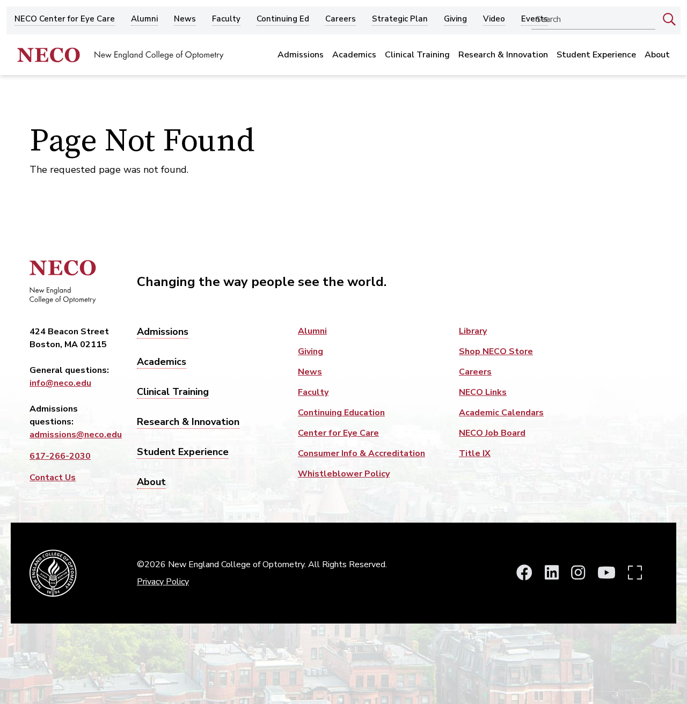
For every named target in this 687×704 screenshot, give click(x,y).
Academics (354, 55)
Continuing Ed (283, 19)
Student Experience (596, 55)
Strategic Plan (400, 19)
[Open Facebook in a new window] (524, 573)
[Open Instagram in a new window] (578, 573)
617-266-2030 (60, 456)
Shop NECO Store (496, 351)
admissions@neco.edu (76, 435)
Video (494, 19)
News (185, 19)
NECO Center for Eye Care (64, 19)
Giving (455, 19)
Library (473, 331)
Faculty (226, 19)
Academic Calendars (501, 413)
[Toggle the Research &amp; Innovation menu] (503, 70)
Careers (340, 19)
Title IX (475, 453)
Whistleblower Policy (344, 474)
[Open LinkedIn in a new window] (552, 573)
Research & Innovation (503, 55)
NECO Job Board (492, 433)
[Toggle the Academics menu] (354, 70)
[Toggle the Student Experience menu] (596, 70)
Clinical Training (417, 55)
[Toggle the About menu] (657, 70)
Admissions (300, 55)
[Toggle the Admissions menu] (301, 70)
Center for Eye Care (338, 433)
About (657, 55)
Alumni (144, 19)
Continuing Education (341, 413)
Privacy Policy (163, 582)
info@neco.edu (60, 383)
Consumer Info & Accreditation (361, 453)
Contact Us (53, 477)
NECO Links (483, 392)
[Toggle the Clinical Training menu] (417, 70)
